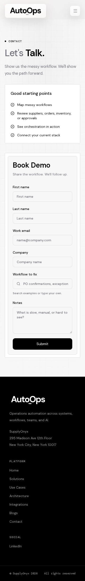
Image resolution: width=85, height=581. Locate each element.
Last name (21, 209)
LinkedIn (15, 546)
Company (20, 252)
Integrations (18, 504)
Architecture (19, 496)
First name (21, 187)
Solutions (16, 479)
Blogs (13, 513)
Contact (15, 521)
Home (14, 470)
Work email (21, 231)
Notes (17, 303)
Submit (42, 343)
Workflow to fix (37, 283)
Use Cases (17, 487)
